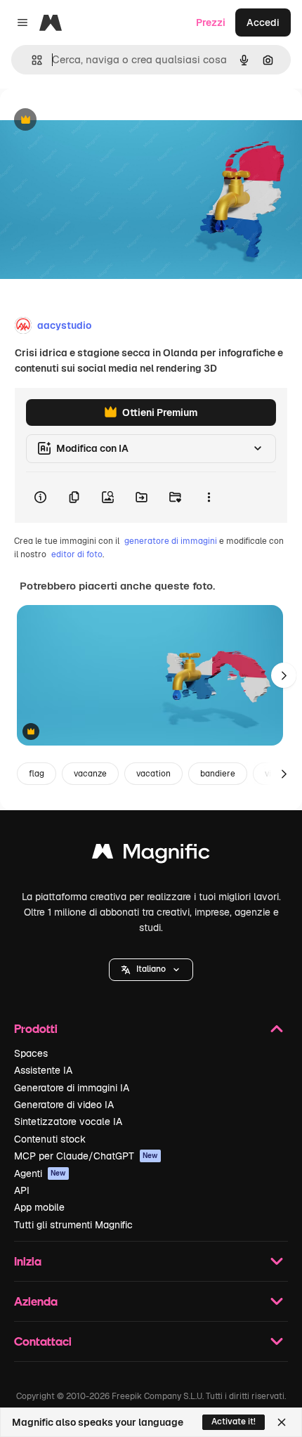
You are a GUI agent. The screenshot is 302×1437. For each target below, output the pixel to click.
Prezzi (210, 22)
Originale (92, 120)
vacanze (90, 773)
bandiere (217, 773)
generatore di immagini (170, 541)
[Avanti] (283, 675)
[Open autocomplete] (31, 60)
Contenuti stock (50, 1139)
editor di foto (77, 554)
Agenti (40, 1173)
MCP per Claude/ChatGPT (86, 1156)
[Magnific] (151, 855)
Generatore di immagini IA (71, 1087)
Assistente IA (43, 1070)
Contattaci (43, 1341)
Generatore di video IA (64, 1104)
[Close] (281, 1422)
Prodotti (36, 1028)
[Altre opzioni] (209, 497)
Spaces (31, 1053)
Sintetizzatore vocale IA (68, 1121)
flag (36, 773)
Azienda (36, 1301)
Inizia (27, 1261)
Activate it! (233, 1421)
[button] (151, 969)
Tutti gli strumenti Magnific (73, 1224)
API (21, 1190)
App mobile (39, 1207)
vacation (153, 773)
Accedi (263, 22)
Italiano (151, 969)
